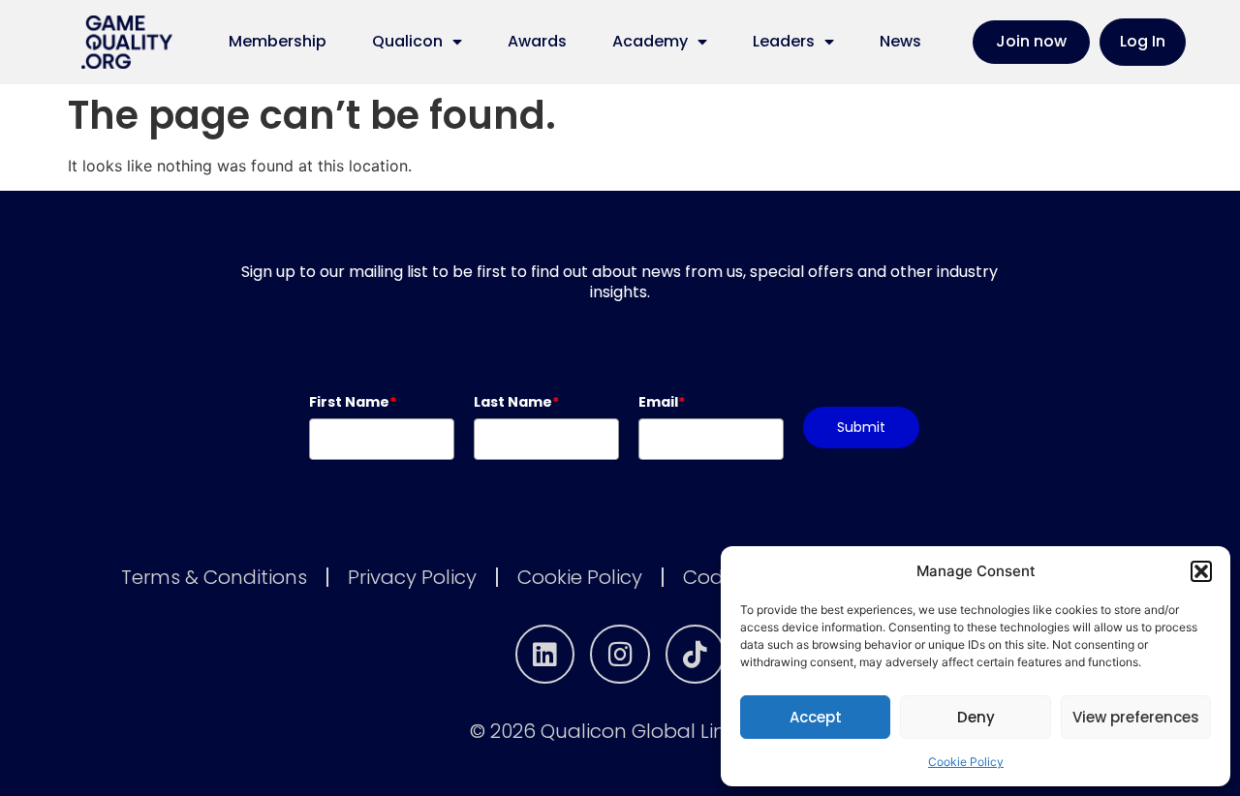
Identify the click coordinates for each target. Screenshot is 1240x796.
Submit (861, 427)
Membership (277, 41)
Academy (650, 41)
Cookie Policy (966, 761)
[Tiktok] (696, 655)
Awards (537, 41)
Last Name (516, 402)
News (900, 41)
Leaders (784, 41)
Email (661, 402)
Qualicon (407, 41)
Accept (816, 717)
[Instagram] (620, 655)
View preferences (1135, 717)
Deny (976, 717)
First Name (352, 402)
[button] (1201, 571)
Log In (1142, 41)
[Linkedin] (545, 655)
